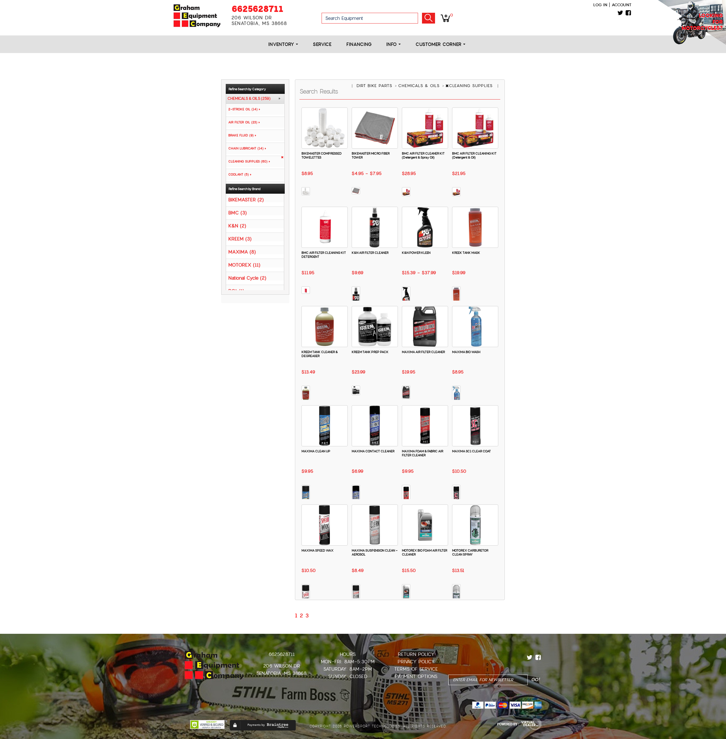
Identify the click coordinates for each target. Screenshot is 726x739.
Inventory (282, 44)
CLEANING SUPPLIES (471, 85)
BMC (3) (237, 212)
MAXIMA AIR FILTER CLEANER (423, 352)
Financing (359, 44)
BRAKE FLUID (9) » (241, 135)
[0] (445, 17)
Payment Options (416, 676)
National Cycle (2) (247, 277)
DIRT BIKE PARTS (375, 85)
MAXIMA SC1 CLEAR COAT (471, 451)
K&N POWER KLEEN (416, 253)
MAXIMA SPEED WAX (317, 550)
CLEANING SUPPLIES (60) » (248, 161)
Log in (600, 4)
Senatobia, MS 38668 (281, 673)
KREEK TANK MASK (466, 253)
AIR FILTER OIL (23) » (243, 122)
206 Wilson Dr (281, 666)
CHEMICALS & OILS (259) (249, 99)
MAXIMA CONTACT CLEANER (373, 451)
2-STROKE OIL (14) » (243, 109)
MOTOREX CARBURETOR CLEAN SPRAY (470, 552)
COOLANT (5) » (238, 174)
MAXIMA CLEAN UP (315, 451)
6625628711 (257, 9)
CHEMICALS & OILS (419, 85)
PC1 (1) (236, 291)
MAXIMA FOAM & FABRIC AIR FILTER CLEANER (422, 453)
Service (322, 44)
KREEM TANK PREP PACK (370, 352)
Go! (428, 18)
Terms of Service (416, 669)
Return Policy (416, 654)
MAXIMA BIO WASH (466, 352)
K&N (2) (237, 225)
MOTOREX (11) (244, 264)
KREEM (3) (240, 238)
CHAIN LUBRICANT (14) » (246, 148)
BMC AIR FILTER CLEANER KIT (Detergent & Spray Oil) (423, 155)
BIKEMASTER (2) (246, 199)
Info (392, 44)
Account (622, 4)
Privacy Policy (416, 662)
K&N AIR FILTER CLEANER (370, 253)
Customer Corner (439, 44)
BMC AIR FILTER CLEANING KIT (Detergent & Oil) (474, 155)
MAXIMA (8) (242, 251)
